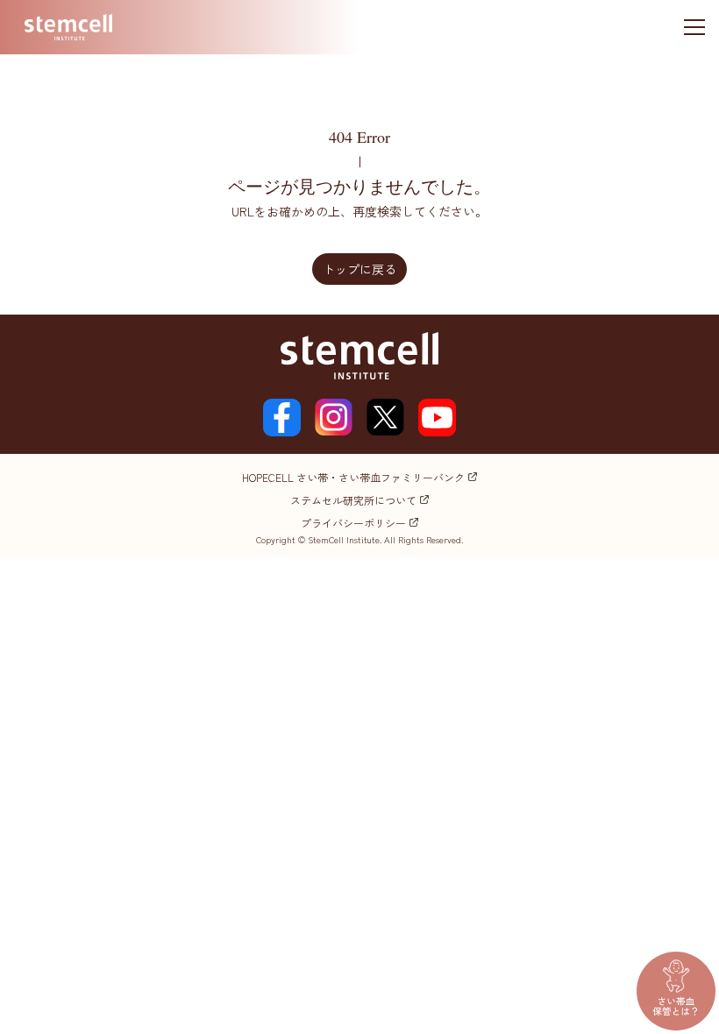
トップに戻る (359, 269)
